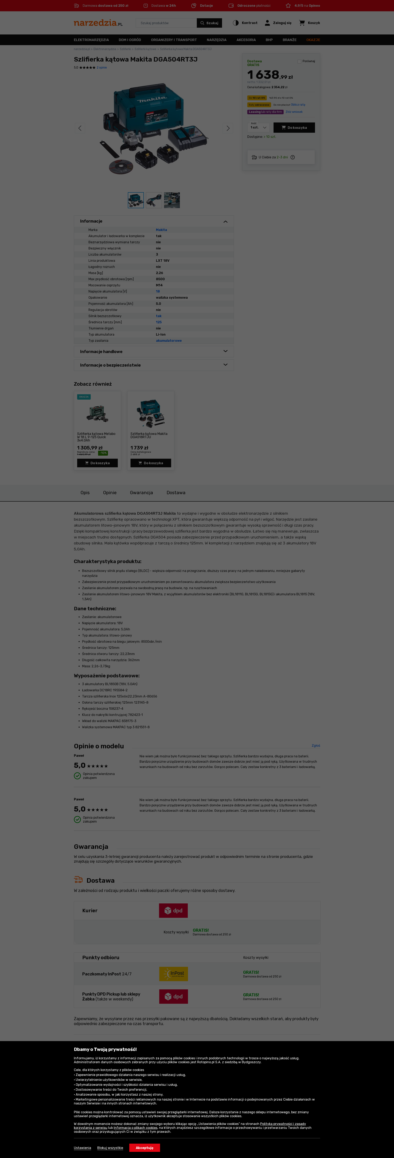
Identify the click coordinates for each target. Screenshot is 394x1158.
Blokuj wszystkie (110, 1148)
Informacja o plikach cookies (135, 1128)
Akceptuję (144, 1148)
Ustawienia (82, 1148)
